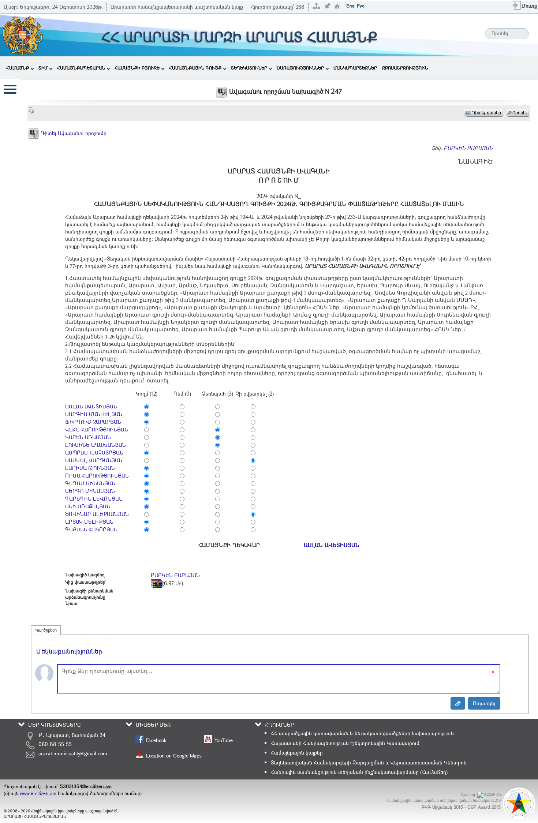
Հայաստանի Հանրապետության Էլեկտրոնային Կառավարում (345, 743)
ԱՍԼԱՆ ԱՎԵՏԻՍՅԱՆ (91, 406)
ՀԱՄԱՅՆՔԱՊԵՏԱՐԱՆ (81, 68)
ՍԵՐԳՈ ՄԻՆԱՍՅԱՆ (90, 490)
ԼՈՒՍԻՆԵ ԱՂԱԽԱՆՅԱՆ (95, 444)
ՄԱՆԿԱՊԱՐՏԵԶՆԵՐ (355, 68)
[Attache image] (458, 703)
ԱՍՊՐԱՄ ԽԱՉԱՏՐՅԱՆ (94, 452)
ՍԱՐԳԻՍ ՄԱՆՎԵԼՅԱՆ (93, 414)
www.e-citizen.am (38, 793)
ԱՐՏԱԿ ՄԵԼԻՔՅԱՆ (89, 521)
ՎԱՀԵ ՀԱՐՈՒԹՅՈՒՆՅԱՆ (96, 429)
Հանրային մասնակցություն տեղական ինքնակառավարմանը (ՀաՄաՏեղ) (359, 771)
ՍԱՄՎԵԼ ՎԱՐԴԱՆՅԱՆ (93, 460)
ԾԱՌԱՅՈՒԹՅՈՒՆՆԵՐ (300, 68)
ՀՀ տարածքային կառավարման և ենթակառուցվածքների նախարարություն (362, 733)
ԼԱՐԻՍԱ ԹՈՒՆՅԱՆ (90, 467)
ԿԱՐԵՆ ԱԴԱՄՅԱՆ (88, 437)
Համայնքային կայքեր (297, 752)
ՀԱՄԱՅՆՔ (17, 68)
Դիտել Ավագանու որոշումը (73, 133)
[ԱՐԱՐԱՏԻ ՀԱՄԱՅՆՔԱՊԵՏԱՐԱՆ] (22, 34)
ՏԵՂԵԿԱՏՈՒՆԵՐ (249, 68)
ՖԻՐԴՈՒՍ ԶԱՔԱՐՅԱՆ (93, 421)
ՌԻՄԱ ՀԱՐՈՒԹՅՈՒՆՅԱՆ (97, 475)
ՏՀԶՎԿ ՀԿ (492, 794)
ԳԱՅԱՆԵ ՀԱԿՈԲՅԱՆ (91, 529)
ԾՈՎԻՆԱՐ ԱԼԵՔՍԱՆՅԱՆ (97, 513)
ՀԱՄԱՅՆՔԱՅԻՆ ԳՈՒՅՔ (195, 68)
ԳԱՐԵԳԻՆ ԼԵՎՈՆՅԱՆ (94, 498)
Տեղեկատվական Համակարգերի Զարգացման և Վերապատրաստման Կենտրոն (369, 762)
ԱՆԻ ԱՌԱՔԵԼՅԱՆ (87, 506)
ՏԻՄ (43, 68)
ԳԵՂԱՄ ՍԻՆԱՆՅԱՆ (90, 483)
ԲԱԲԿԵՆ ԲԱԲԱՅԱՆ (468, 148)
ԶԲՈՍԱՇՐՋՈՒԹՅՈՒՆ (405, 68)
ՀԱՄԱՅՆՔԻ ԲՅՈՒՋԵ (137, 68)
